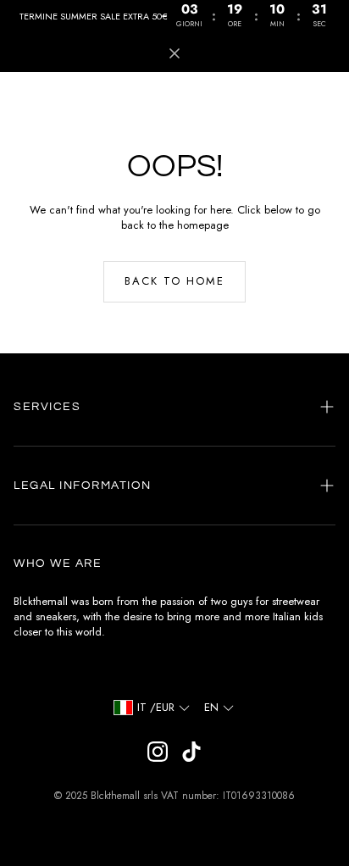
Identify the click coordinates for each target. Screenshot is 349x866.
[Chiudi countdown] (174, 53)
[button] (174, 406)
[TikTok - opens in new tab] (191, 751)
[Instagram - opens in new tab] (157, 751)
